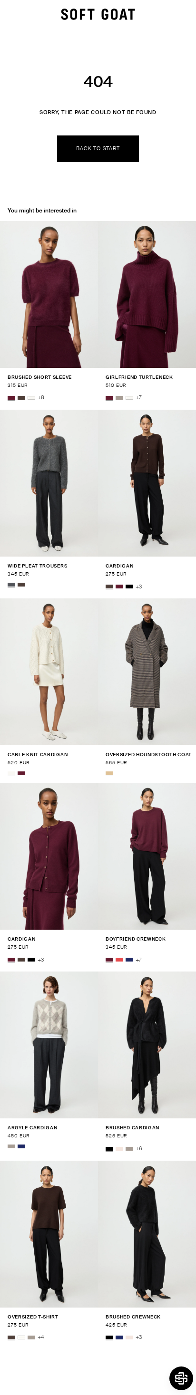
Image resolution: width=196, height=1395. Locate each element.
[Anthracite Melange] (11, 585)
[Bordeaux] (11, 398)
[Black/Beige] (109, 773)
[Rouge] (119, 960)
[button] (181, 1378)
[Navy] (129, 960)
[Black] (129, 587)
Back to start (97, 148)
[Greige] (119, 398)
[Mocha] (21, 398)
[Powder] (119, 1149)
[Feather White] (31, 398)
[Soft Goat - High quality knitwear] (98, 14)
